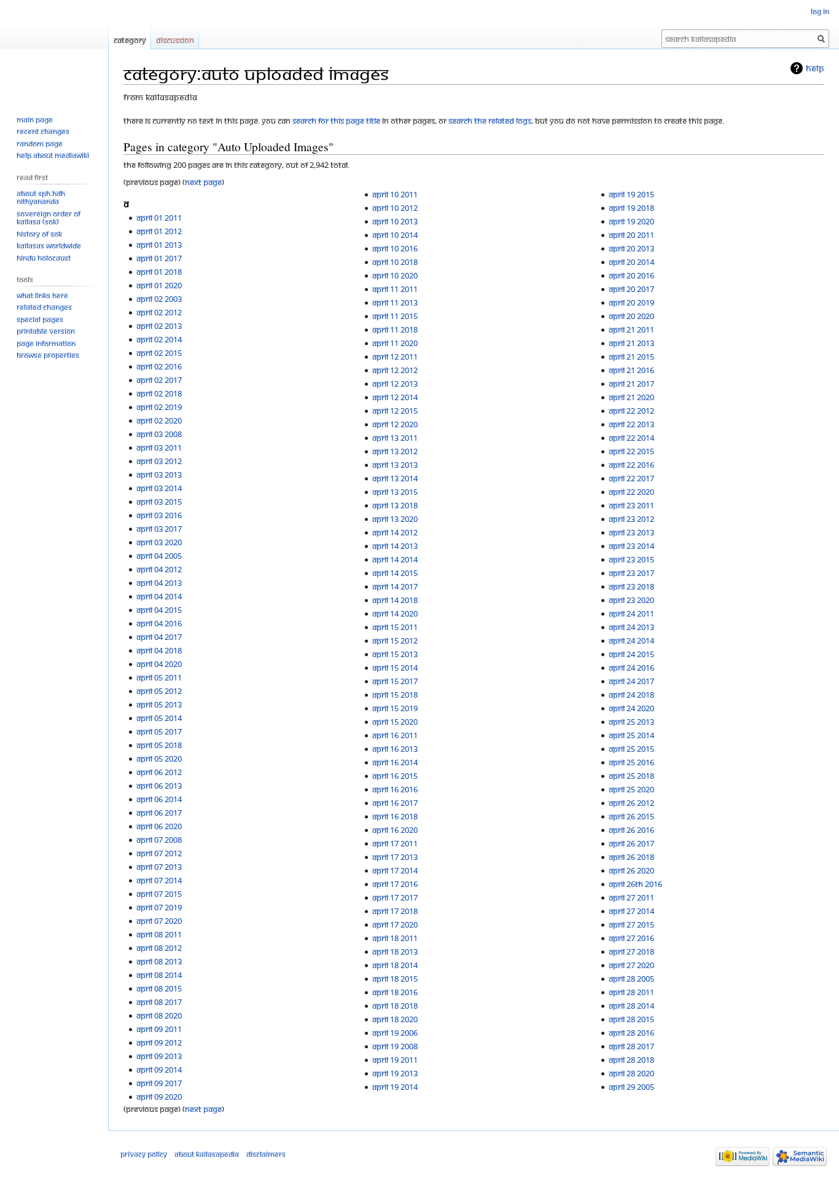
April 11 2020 (395, 343)
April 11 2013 (395, 302)
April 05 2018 (159, 745)
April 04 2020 (159, 663)
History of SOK (39, 234)
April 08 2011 (159, 934)
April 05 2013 (159, 704)
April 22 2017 (631, 478)
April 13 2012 (395, 451)
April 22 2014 (631, 437)
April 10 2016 (395, 248)
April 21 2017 (631, 383)
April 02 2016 (159, 366)
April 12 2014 (395, 397)
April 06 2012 (159, 772)
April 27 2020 (631, 965)
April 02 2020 (159, 420)
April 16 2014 (395, 762)
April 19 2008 (395, 1046)
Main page (35, 119)
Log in (820, 11)
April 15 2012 (395, 640)
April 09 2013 (159, 1056)
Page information (46, 343)
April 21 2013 (631, 343)
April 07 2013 (159, 866)
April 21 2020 (631, 397)
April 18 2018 (395, 1005)
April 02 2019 (159, 406)
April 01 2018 (159, 271)
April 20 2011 (631, 234)
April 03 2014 (159, 488)
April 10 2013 (395, 221)
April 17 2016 (395, 883)
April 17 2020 (395, 924)
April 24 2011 (631, 613)
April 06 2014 (159, 799)
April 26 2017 (631, 843)
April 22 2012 (631, 410)
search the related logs (489, 120)
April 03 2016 (159, 515)
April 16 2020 (395, 829)
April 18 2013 (395, 951)
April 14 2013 (395, 545)
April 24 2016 (631, 667)
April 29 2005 (631, 1086)
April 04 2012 (159, 569)
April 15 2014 (395, 667)
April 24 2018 (631, 694)
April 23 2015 (631, 559)
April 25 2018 (631, 775)
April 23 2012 (631, 518)
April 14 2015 (395, 572)
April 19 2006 (395, 1032)
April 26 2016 (631, 829)
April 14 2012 (395, 532)
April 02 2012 (159, 312)
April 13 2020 (395, 518)
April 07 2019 (159, 907)
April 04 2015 (159, 609)
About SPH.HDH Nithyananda (41, 197)
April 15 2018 (395, 694)
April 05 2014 (159, 717)
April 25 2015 (631, 748)
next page (203, 181)
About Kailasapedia (206, 1154)
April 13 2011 (395, 437)
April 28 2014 (631, 1005)
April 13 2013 (395, 464)
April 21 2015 (631, 356)
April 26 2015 (631, 816)
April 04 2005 (159, 555)
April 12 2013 (395, 383)
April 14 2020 (395, 613)
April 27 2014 (631, 910)
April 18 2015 (395, 978)
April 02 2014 (159, 339)
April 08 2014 (159, 974)
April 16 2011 (395, 735)
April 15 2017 (395, 681)
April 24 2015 (631, 654)
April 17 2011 (395, 843)
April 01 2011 (159, 217)
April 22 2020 (631, 491)
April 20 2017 (631, 288)
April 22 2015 (631, 451)
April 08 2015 (159, 988)
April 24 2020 (631, 708)
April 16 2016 (395, 789)
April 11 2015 (395, 315)
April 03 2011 (159, 447)
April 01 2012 (159, 231)
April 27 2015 (631, 924)
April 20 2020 (631, 315)
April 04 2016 (159, 623)
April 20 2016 (631, 275)
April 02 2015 (159, 352)
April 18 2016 (395, 992)
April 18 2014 (395, 965)
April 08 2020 (159, 1015)
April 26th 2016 (635, 883)
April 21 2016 (631, 370)
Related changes (44, 307)
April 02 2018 (159, 393)
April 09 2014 (159, 1069)
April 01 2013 (159, 244)
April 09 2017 (159, 1083)
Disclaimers (266, 1154)
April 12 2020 (395, 424)
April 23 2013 (631, 532)
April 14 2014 (395, 559)
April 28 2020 (631, 1073)
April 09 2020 (159, 1096)
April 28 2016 (631, 1032)
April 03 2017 (159, 528)
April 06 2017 (159, 812)
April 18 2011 (395, 938)
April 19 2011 (395, 1059)
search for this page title (336, 120)
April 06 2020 (159, 826)
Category (130, 39)
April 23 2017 (631, 572)
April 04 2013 (159, 582)
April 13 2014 (395, 478)
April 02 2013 (159, 325)
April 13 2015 (395, 491)
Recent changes (43, 131)
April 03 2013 (159, 474)
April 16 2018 (395, 816)
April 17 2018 (395, 910)
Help (815, 68)
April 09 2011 (159, 1028)
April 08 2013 (159, 961)
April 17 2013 (395, 856)
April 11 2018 (395, 329)
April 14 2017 (395, 586)
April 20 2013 (631, 248)
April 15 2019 (395, 708)
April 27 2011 (631, 897)
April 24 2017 (631, 681)
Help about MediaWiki (53, 155)
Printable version (46, 331)
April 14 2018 (395, 599)
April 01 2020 (159, 285)
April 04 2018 (159, 650)
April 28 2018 (631, 1059)
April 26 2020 (631, 870)
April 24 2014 (631, 640)
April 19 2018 (631, 207)
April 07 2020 (159, 920)
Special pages (40, 319)
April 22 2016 (631, 464)
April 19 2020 (631, 221)
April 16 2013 (395, 748)
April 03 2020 (159, 542)
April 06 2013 (159, 785)
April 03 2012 (159, 461)
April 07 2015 (159, 893)
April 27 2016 (631, 938)
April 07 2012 (159, 853)
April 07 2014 (159, 880)
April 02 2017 (159, 379)
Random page (40, 143)
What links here (42, 295)
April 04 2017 (159, 636)
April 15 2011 (395, 626)
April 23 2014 (631, 545)
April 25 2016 (631, 762)
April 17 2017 (395, 897)
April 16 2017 (395, 802)
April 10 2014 (395, 234)
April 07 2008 (159, 839)
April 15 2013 (395, 654)
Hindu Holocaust (44, 258)
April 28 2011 (631, 992)
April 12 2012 (395, 370)
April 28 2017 (631, 1046)
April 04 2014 (159, 596)
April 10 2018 (395, 261)
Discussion (175, 39)
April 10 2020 (395, 275)
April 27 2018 (631, 951)
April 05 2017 (159, 731)
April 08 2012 (159, 947)
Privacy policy (143, 1154)
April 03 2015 (159, 501)
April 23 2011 (631, 505)
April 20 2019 (631, 302)
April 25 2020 (631, 789)
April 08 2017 (159, 1001)
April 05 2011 (159, 677)
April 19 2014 (395, 1086)
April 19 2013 (395, 1073)
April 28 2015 (631, 1019)
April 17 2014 (395, 870)
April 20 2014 (631, 261)
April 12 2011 (395, 356)
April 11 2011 (395, 288)
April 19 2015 (631, 194)
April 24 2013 (631, 626)
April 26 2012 (631, 802)
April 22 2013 (631, 424)
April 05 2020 (159, 758)
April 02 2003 (159, 298)
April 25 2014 (631, 735)
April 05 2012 (159, 690)
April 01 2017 (159, 258)
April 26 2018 (631, 856)
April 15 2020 (395, 721)
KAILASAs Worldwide (49, 245)
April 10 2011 (395, 194)
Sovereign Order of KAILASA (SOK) (48, 217)
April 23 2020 (631, 599)
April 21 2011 (631, 329)
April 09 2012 (159, 1042)
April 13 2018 (395, 505)
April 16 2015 (395, 775)
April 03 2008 (159, 433)
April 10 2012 (395, 207)
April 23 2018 (631, 586)
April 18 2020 (395, 1019)
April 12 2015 (395, 410)
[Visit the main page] (54, 49)
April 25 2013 (631, 721)
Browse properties (48, 355)
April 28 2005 (631, 978)
